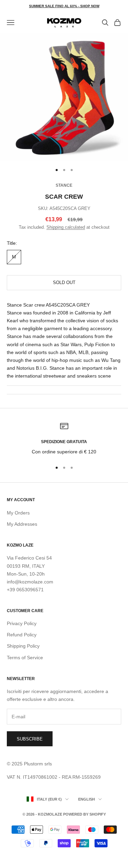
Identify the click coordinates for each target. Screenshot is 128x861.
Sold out (64, 282)
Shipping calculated (65, 227)
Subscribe (30, 739)
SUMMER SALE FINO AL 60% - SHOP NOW (64, 6)
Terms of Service (25, 657)
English (86, 799)
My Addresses (22, 524)
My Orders (18, 513)
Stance (64, 185)
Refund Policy (22, 634)
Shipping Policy (23, 646)
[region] (64, 439)
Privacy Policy (22, 623)
